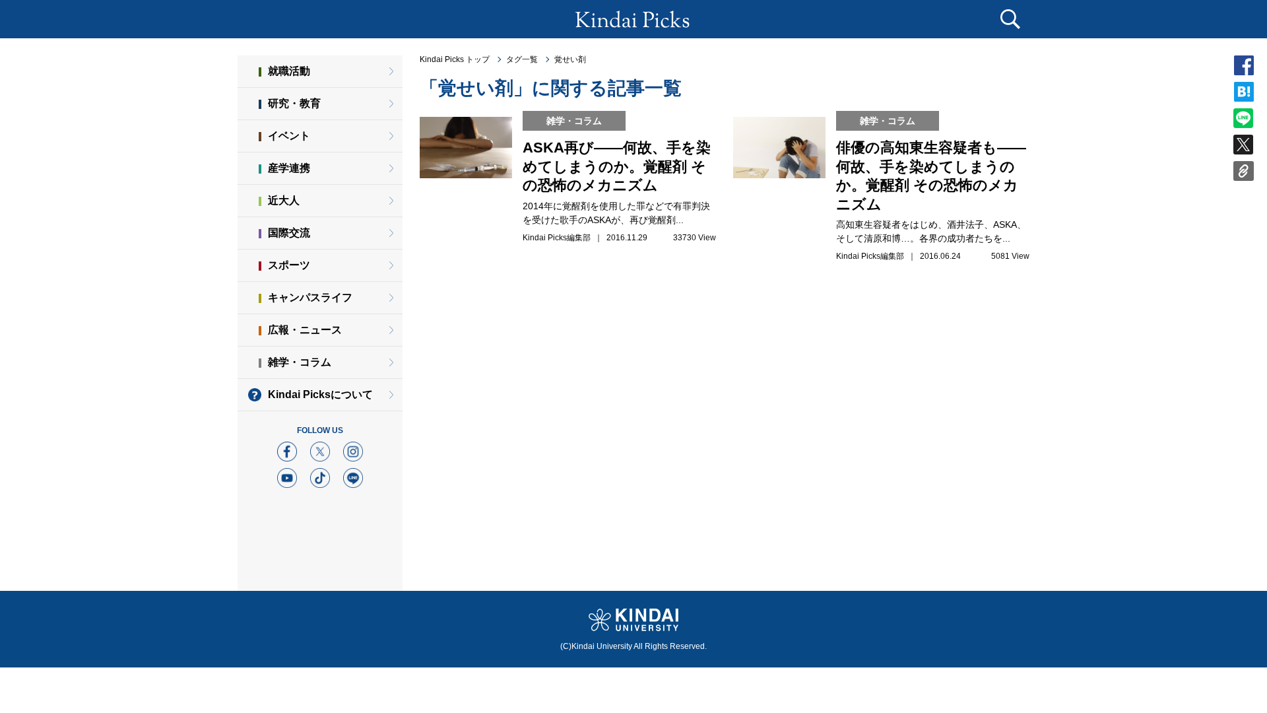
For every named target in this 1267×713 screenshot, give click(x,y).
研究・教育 (294, 103)
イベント (289, 135)
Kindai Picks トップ (455, 59)
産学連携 (289, 168)
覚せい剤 (570, 59)
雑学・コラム (299, 362)
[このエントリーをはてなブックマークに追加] (1244, 95)
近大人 (284, 200)
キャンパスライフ (310, 297)
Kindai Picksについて (320, 394)
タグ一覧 (522, 59)
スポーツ (289, 265)
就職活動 (289, 71)
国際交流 (289, 232)
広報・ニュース (305, 329)
